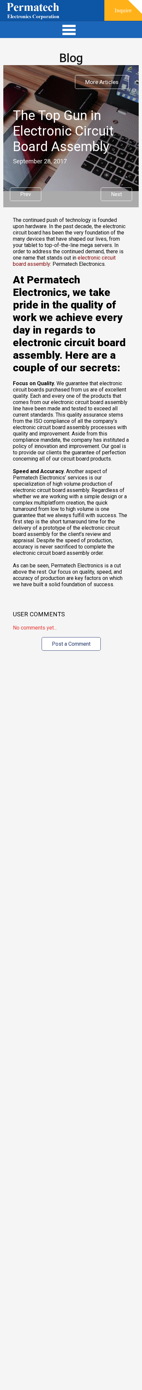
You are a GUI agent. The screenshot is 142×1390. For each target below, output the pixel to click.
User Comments (39, 614)
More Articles (102, 82)
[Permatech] (33, 12)
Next (116, 194)
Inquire (123, 10)
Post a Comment (71, 644)
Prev (25, 194)
